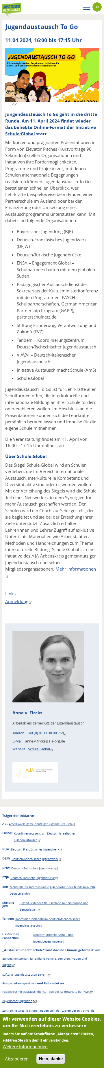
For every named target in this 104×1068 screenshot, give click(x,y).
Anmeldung (16, 601)
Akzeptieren (17, 1059)
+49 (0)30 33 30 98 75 (44, 733)
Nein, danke (51, 1058)
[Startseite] (11, 7)
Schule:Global (20, 134)
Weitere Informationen (25, 1046)
